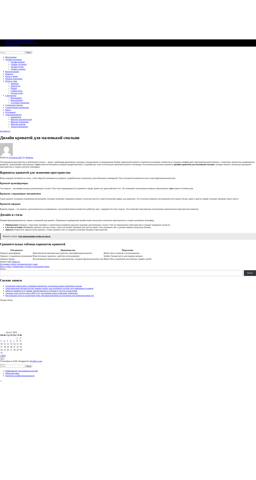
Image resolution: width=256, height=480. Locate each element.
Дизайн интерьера (13, 59)
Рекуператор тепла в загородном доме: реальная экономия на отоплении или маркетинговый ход (49, 295)
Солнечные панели (14, 105)
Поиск (3, 269)
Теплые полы (17, 93)
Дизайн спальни (18, 69)
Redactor (29, 157)
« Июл (3, 355)
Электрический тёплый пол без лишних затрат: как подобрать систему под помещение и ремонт (49, 288)
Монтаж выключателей (21, 119)
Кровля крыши (12, 71)
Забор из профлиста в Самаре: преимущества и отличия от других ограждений (41, 291)
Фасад (8, 110)
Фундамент (10, 112)
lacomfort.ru (5, 50)
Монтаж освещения (20, 122)
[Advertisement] (80, 18)
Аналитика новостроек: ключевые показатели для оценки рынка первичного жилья (43, 286)
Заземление (16, 117)
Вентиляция (10, 57)
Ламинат (15, 83)
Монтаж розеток (18, 124)
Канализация (17, 100)
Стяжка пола (16, 91)
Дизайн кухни (17, 67)
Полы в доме (11, 81)
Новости (9, 74)
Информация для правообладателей (21, 43)
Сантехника (10, 95)
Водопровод (16, 98)
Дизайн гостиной (19, 64)
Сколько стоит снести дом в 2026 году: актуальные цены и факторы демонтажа (41, 293)
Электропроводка (13, 115)
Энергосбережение (19, 127)
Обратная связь (12, 45)
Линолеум (15, 86)
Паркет (14, 88)
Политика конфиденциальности (20, 40)
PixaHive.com (36, 361)
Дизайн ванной (18, 62)
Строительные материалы (17, 107)
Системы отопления (20, 103)
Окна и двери (11, 76)
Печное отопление (13, 79)
